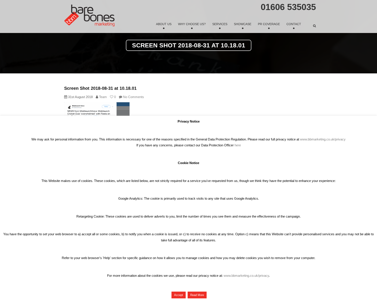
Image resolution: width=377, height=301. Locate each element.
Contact (293, 24)
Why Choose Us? (192, 24)
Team (103, 97)
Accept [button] (178, 295)
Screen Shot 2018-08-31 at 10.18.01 (100, 88)
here (238, 145)
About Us (163, 24)
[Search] (314, 26)
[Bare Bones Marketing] (89, 15)
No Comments (133, 97)
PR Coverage (269, 24)
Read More (197, 295)
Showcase (242, 24)
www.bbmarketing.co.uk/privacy (323, 139)
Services (219, 24)
